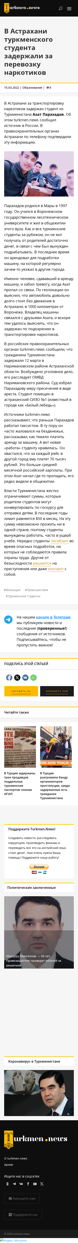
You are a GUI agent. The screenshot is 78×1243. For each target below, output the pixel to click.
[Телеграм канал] (13, 1183)
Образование (32, 87)
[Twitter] (41, 1183)
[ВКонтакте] (20, 1183)
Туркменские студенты (24, 596)
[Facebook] (27, 1183)
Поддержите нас (25, 1214)
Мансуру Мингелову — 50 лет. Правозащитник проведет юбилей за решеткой (33, 960)
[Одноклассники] (6, 1183)
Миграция (13, 590)
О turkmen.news (15, 1158)
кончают (56, 568)
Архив (8, 1165)
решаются (42, 563)
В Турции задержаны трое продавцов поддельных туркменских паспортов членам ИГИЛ (19, 783)
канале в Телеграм (53, 617)
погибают (59, 540)
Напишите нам (24, 1198)
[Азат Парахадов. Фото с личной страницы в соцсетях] (39, 195)
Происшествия (37, 590)
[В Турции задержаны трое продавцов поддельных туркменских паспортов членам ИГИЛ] (20, 767)
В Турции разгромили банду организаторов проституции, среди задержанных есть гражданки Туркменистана (55, 785)
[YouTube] (34, 1183)
